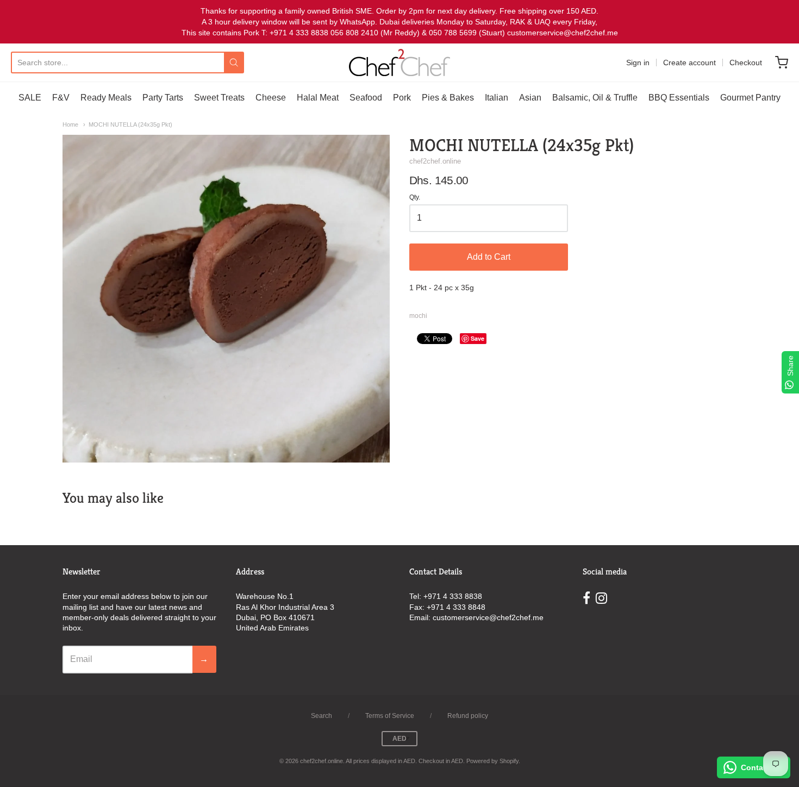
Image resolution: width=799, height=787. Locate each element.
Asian (530, 97)
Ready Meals (106, 97)
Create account (689, 62)
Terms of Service (389, 716)
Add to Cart (488, 256)
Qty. (414, 197)
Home (70, 124)
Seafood (365, 97)
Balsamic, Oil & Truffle (595, 97)
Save (477, 338)
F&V (61, 97)
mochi (418, 316)
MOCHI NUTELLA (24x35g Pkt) (130, 124)
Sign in (638, 62)
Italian (496, 97)
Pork (402, 97)
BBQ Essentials (678, 97)
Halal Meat (318, 97)
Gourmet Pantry (750, 97)
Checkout (745, 62)
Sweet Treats (219, 97)
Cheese (270, 97)
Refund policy (467, 716)
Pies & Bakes (448, 97)
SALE (29, 97)
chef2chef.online (435, 161)
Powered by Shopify (492, 761)
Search (321, 716)
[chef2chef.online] (399, 62)
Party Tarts (162, 97)
